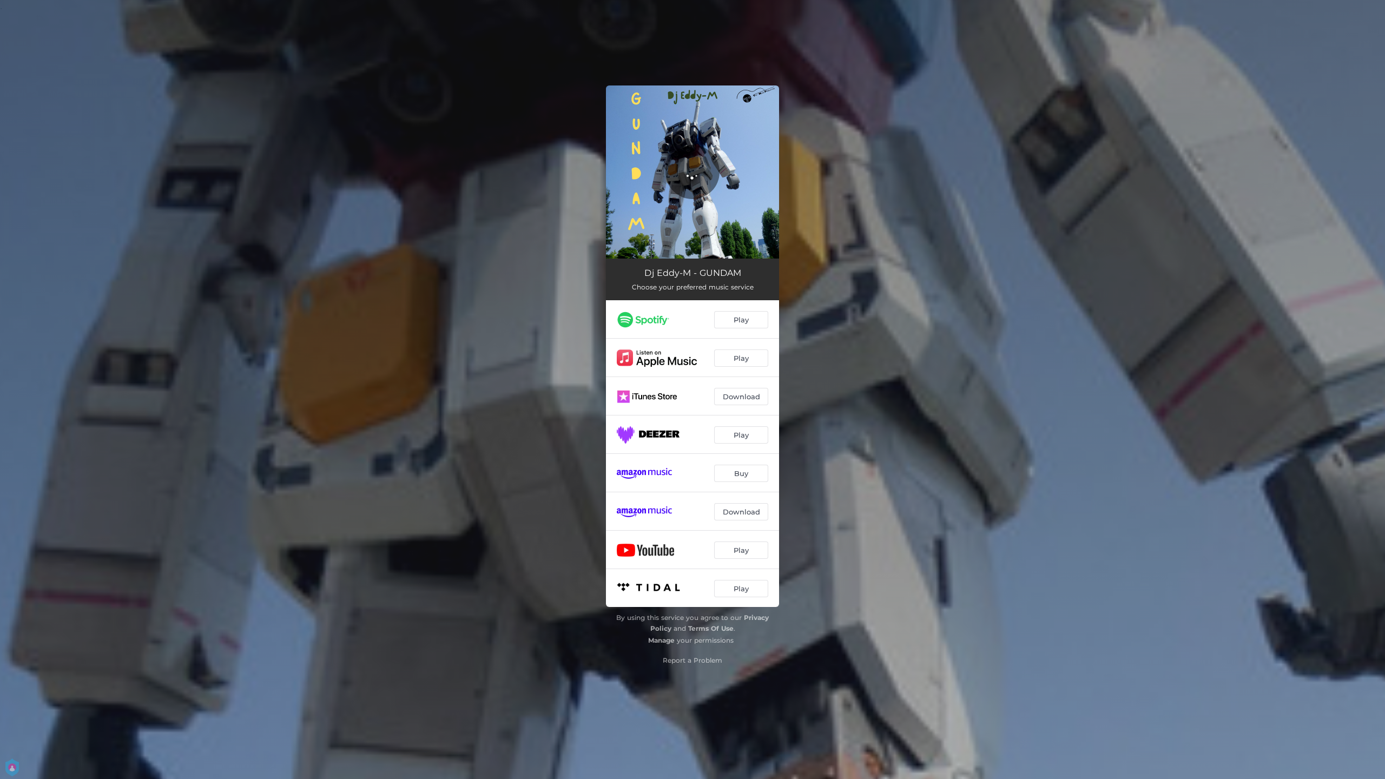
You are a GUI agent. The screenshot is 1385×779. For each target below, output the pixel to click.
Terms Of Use (711, 628)
